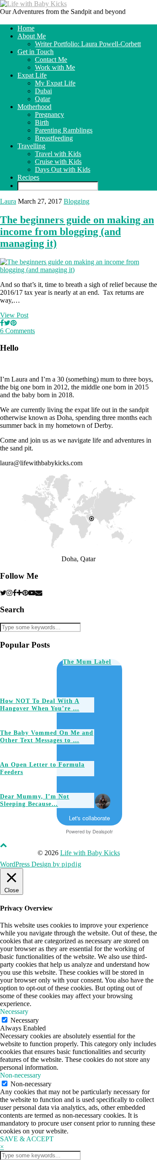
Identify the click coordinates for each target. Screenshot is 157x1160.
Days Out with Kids (62, 169)
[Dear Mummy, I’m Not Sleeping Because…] (122, 777)
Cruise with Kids (58, 161)
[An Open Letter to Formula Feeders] (122, 745)
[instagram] (10, 593)
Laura (8, 201)
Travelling (31, 146)
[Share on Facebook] (2, 323)
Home (25, 28)
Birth (42, 122)
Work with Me (55, 67)
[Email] (38, 593)
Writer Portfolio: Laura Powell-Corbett (88, 44)
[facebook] (15, 593)
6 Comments (17, 330)
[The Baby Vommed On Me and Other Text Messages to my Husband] (122, 713)
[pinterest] (25, 593)
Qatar (42, 98)
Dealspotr (102, 831)
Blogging (76, 201)
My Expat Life (55, 83)
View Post (14, 315)
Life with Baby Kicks (90, 852)
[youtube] (31, 593)
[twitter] (3, 593)
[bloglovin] (19, 593)
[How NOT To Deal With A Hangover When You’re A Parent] (91, 681)
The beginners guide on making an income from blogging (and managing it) (77, 231)
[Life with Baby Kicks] (33, 3)
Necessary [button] (14, 1011)
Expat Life (32, 75)
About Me (31, 36)
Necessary (24, 1020)
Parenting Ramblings (63, 130)
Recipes (28, 177)
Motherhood (34, 106)
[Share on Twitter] (7, 323)
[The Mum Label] (28, 674)
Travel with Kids (58, 153)
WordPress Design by (41, 864)
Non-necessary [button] (20, 1075)
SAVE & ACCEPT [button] (27, 1139)
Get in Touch (35, 51)
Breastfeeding (54, 138)
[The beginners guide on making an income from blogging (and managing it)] (78, 269)
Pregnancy (49, 114)
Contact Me (51, 59)
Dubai (43, 91)
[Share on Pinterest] (13, 323)
